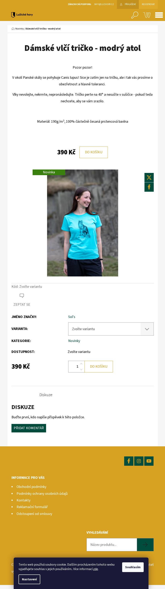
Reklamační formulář (32, 506)
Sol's (71, 316)
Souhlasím (133, 567)
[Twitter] (149, 177)
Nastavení (29, 579)
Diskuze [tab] (45, 395)
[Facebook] (149, 187)
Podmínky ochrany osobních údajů (42, 493)
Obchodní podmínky (31, 486)
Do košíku (93, 152)
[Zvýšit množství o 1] (81, 364)
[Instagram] (138, 461)
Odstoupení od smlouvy (34, 513)
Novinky (74, 340)
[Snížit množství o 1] (81, 369)
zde (95, 569)
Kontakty (23, 500)
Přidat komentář (29, 428)
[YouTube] (149, 461)
